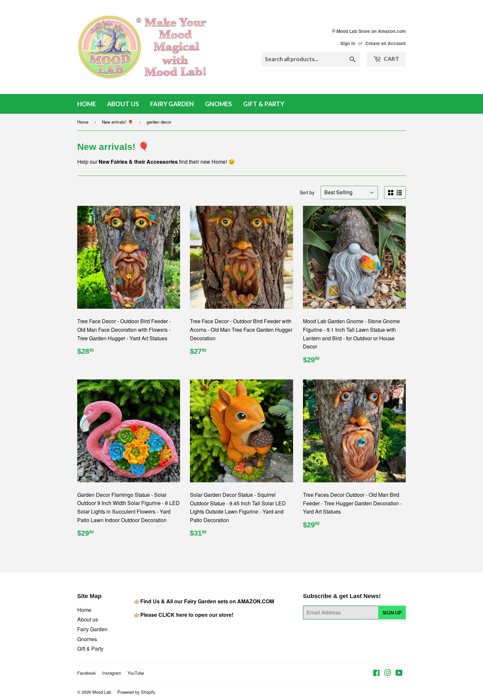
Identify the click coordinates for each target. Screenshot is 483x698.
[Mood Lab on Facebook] (376, 673)
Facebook (86, 673)
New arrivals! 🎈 (117, 122)
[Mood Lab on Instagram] (387, 673)
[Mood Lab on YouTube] (399, 673)
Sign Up (392, 612)
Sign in (347, 43)
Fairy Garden (172, 104)
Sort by (307, 192)
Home (86, 104)
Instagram (111, 673)
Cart (391, 58)
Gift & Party (263, 104)
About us (123, 104)
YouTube (135, 673)
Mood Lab (101, 692)
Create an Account (385, 43)
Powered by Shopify (136, 692)
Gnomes (218, 104)
